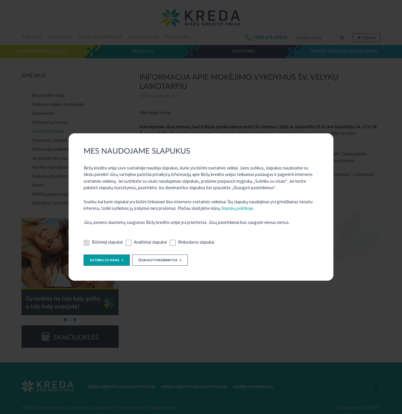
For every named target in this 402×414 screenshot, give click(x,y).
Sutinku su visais (105, 260)
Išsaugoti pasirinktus (158, 260)
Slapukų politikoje (237, 208)
